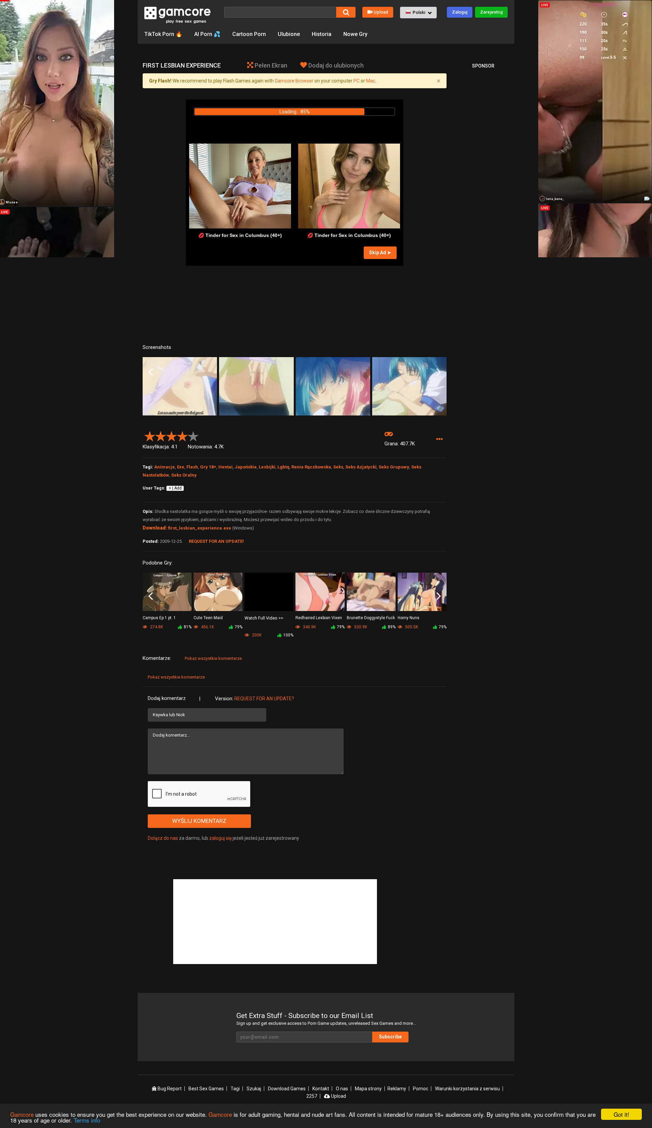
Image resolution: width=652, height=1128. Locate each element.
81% (188, 627)
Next (439, 372)
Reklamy (396, 1088)
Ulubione (289, 34)
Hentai (225, 466)
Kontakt (320, 1088)
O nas (342, 1088)
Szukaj (254, 1088)
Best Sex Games (206, 1088)
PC (357, 81)
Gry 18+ (208, 466)
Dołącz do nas (163, 838)
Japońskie (246, 466)
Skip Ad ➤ (380, 252)
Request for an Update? (264, 698)
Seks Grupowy (394, 466)
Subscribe (390, 1036)
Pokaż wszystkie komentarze (213, 658)
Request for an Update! (216, 541)
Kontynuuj (294, 126)
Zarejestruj (491, 12)
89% (392, 627)
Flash (192, 466)
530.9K (360, 627)
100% (288, 635)
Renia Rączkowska (311, 466)
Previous (151, 372)
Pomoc (420, 1088)
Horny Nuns (408, 617)
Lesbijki (267, 466)
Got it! (621, 1114)
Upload (381, 12)
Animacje (164, 466)
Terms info (87, 1120)
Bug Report (169, 1088)
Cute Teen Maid (208, 617)
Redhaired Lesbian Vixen (318, 617)
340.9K (309, 627)
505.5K (411, 627)
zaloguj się (220, 838)
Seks (338, 466)
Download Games (287, 1088)
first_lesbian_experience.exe (199, 528)
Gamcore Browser (294, 81)
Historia (321, 34)
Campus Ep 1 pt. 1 (159, 617)
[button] (418, 12)
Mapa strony (368, 1088)
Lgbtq (283, 466)
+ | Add (175, 488)
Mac (370, 81)
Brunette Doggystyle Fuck (371, 617)
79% (238, 627)
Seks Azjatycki (361, 466)
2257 (311, 1096)
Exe (180, 466)
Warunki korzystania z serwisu (467, 1088)
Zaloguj (459, 12)
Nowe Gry (355, 34)
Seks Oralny (184, 475)
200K (256, 635)
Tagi (235, 1088)
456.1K (207, 627)
